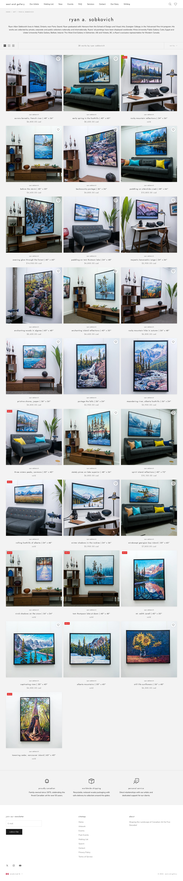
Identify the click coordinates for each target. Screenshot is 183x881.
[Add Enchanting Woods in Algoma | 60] (58, 271)
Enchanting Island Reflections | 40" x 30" (91, 330)
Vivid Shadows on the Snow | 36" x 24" (34, 613)
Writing (127, 4)
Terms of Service (85, 856)
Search (81, 843)
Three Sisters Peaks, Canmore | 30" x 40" (33, 472)
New (60, 4)
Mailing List (49, 4)
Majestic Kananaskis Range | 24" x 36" (149, 260)
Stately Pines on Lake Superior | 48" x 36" (91, 472)
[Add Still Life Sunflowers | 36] (173, 625)
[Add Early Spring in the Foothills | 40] (116, 58)
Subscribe (14, 831)
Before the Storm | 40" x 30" (34, 189)
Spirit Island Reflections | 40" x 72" (149, 472)
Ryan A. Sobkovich (26, 12)
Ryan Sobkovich (34, 114)
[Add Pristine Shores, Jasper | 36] (58, 342)
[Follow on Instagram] (13, 865)
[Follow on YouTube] (20, 865)
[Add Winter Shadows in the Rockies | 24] (116, 483)
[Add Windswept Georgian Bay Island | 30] (173, 483)
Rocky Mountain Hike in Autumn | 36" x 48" (149, 330)
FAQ (80, 4)
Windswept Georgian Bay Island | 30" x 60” (149, 543)
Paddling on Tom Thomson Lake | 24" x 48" (91, 260)
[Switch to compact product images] (13, 45)
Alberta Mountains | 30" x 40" (91, 684)
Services (90, 4)
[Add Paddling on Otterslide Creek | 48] (173, 129)
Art (14, 12)
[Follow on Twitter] (7, 865)
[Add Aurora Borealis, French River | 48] (58, 58)
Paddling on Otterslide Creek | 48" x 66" (149, 189)
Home (8, 12)
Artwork (82, 826)
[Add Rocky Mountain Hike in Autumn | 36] (173, 271)
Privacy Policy (84, 852)
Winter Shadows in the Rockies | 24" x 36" (91, 543)
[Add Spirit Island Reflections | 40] (173, 412)
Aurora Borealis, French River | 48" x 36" (34, 118)
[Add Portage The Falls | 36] (116, 342)
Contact (102, 4)
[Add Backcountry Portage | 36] (116, 129)
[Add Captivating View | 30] (58, 625)
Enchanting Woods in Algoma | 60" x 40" (34, 330)
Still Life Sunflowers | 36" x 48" (149, 684)
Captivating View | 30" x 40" (34, 684)
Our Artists (34, 4)
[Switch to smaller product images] (9, 45)
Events (70, 4)
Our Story (115, 4)
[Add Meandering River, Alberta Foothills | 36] (173, 342)
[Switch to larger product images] (5, 45)
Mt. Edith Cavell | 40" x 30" (149, 613)
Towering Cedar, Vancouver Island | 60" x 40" (34, 755)
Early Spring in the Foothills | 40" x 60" (92, 118)
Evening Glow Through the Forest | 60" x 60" (34, 260)
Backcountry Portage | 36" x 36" (91, 189)
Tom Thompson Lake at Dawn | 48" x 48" (91, 613)
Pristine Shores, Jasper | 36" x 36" (34, 401)
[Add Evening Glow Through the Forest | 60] (58, 200)
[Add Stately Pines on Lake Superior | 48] (116, 412)
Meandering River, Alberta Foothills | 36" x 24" (149, 401)
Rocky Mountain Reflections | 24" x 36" (149, 118)
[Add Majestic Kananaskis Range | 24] (173, 200)
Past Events (84, 835)
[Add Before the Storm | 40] (58, 129)
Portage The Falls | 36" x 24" (91, 401)
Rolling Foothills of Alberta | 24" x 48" (34, 543)
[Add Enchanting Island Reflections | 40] (116, 271)
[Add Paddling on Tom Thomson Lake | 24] (116, 200)
